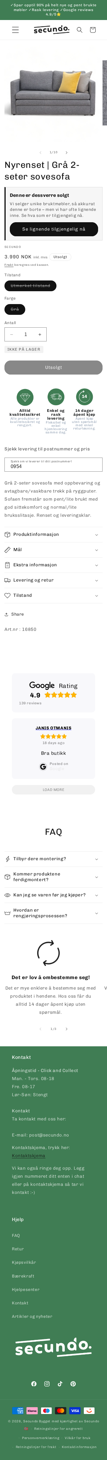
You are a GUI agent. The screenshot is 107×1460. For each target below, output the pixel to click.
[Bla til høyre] (66, 152)
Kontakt (20, 1303)
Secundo (30, 1421)
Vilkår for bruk (78, 1438)
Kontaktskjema (28, 1155)
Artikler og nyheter (32, 1316)
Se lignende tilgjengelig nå (54, 229)
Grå (18, 310)
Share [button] (17, 614)
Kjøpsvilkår (24, 1262)
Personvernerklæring (40, 1438)
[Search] (96, 464)
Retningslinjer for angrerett (58, 1429)
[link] (48, 979)
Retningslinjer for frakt (36, 1447)
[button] (79, 29)
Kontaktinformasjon (79, 1447)
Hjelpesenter (26, 1289)
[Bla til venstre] (40, 152)
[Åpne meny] (15, 29)
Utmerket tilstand (33, 287)
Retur (18, 1249)
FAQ (16, 1235)
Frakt (9, 265)
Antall (10, 322)
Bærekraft (23, 1276)
